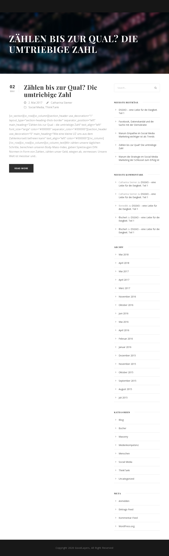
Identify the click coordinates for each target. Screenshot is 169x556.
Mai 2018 (124, 254)
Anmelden (124, 501)
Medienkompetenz (129, 445)
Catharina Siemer (61, 102)
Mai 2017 (124, 271)
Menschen (124, 453)
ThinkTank (52, 107)
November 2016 (127, 296)
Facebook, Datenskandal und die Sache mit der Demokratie (136, 123)
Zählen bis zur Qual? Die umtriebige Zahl (60, 90)
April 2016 (124, 330)
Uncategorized (126, 478)
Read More (21, 168)
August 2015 (125, 389)
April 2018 (124, 262)
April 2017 (124, 279)
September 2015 (127, 380)
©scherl (123, 217)
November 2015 (127, 363)
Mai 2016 (124, 321)
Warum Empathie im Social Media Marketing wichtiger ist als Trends (137, 135)
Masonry (123, 436)
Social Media (36, 107)
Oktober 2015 (126, 372)
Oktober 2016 (126, 305)
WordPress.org (127, 526)
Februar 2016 (126, 338)
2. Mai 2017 (35, 102)
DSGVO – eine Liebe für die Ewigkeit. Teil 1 (137, 184)
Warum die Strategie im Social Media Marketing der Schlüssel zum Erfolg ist (139, 158)
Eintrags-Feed (126, 509)
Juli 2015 (123, 397)
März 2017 (124, 288)
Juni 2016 (123, 313)
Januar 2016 (125, 347)
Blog (121, 419)
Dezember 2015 (127, 355)
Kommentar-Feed (128, 517)
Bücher (122, 428)
